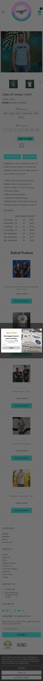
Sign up (11, 348)
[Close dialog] (41, 330)
